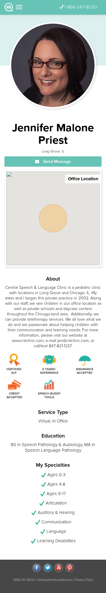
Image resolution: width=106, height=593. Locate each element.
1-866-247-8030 (80, 7)
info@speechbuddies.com (54, 580)
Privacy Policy (84, 580)
